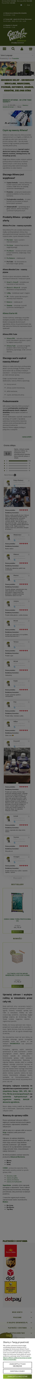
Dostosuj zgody (17, 1371)
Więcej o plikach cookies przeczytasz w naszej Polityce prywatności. (17, 1358)
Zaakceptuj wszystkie (18, 1376)
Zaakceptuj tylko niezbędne (17, 1365)
